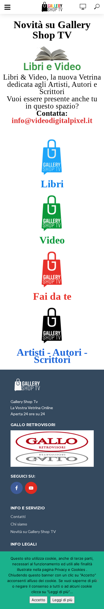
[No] (97, 580)
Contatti (18, 516)
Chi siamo (19, 524)
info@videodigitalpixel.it (52, 120)
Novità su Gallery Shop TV (33, 531)
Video (52, 240)
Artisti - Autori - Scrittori (52, 356)
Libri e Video (52, 67)
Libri (52, 184)
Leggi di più (62, 600)
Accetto (38, 600)
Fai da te (52, 296)
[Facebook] (17, 488)
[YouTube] (31, 488)
